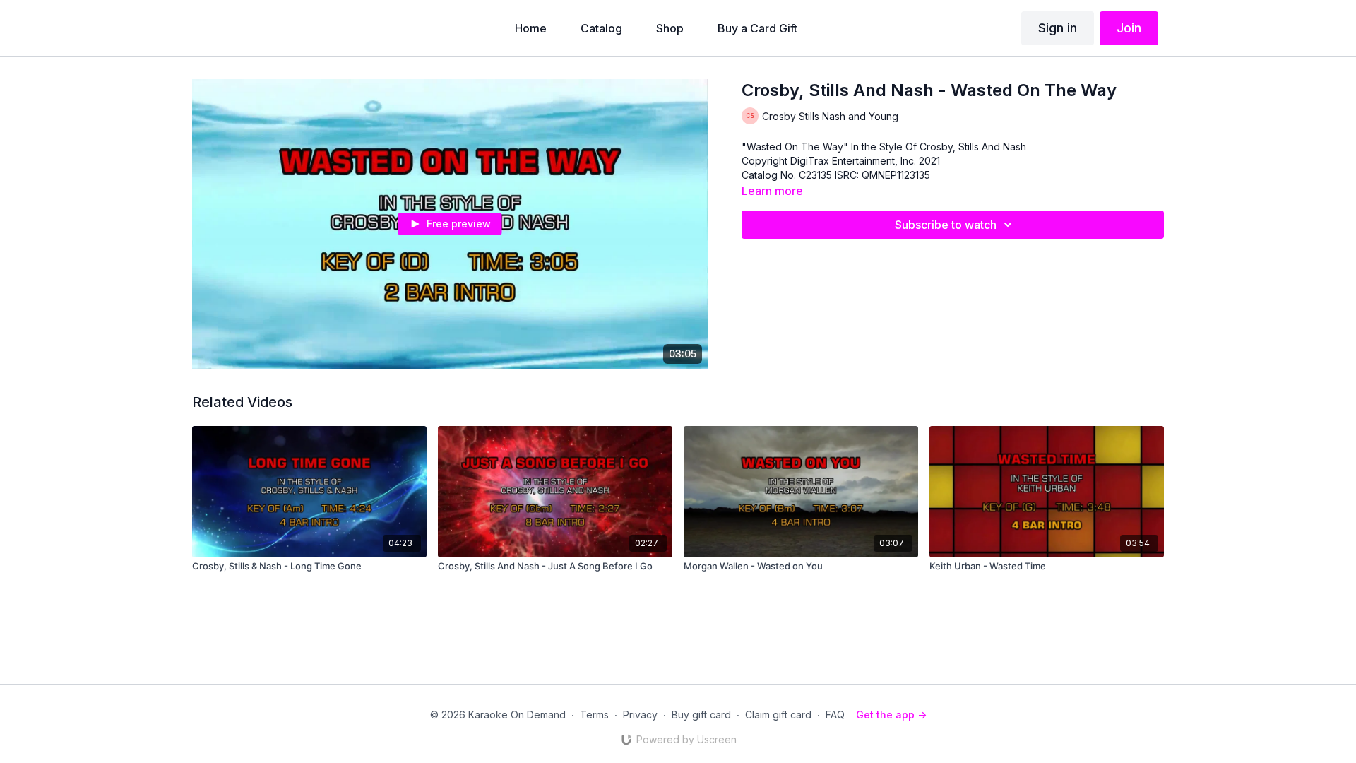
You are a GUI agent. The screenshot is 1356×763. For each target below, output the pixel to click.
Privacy (640, 715)
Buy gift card (701, 715)
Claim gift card (778, 715)
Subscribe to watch (946, 225)
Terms (594, 715)
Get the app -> (891, 715)
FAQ (835, 715)
